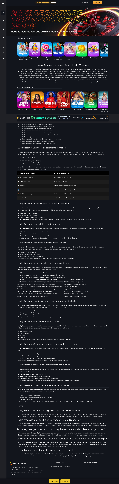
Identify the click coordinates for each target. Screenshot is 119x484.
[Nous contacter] (3, 58)
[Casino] (3, 43)
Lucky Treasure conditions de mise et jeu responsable (37, 143)
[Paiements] (3, 52)
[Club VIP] (3, 37)
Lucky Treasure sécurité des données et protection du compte (40, 139)
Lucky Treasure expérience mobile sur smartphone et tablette (40, 135)
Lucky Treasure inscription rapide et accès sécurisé (36, 131)
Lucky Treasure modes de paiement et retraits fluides (37, 133)
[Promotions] (3, 48)
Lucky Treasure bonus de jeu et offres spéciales (35, 128)
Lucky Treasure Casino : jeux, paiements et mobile (36, 124)
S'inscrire (65, 481)
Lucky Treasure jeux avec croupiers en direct (34, 137)
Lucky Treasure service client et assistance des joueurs (37, 141)
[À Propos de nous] (3, 29)
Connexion (54, 481)
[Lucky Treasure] (3, 21)
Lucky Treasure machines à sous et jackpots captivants (37, 126)
